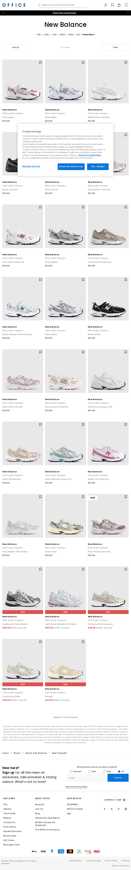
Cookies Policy (75, 860)
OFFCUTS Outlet (75, 809)
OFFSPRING (72, 804)
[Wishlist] (111, 5)
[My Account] (104, 5)
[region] (65, 150)
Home (5, 753)
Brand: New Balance (36, 753)
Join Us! (39, 809)
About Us (39, 804)
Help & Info (9, 798)
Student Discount (12, 831)
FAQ (5, 804)
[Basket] (117, 5)
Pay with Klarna (64, 12)
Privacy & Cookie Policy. (90, 155)
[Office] (14, 5)
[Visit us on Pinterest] (112, 809)
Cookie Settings (93, 860)
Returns (7, 818)
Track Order (9, 813)
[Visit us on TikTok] (126, 809)
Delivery (7, 809)
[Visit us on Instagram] (119, 809)
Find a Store (9, 826)
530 (39, 34)
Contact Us (9, 822)
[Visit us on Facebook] (105, 809)
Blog (37, 813)
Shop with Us (74, 798)
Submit (118, 777)
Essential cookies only (71, 166)
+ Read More (87, 34)
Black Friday (9, 835)
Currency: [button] (113, 799)
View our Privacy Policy (76, 786)
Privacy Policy (111, 860)
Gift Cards (8, 840)
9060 (62, 34)
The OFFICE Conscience (47, 829)
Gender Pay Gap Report (47, 818)
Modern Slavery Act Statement (45, 824)
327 (78, 34)
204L (46, 34)
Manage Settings (31, 166)
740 (54, 34)
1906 (70, 34)
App (69, 813)
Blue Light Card (11, 844)
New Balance (9, 109)
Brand (17, 753)
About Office (42, 798)
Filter (115, 47)
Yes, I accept (97, 166)
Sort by (15, 47)
